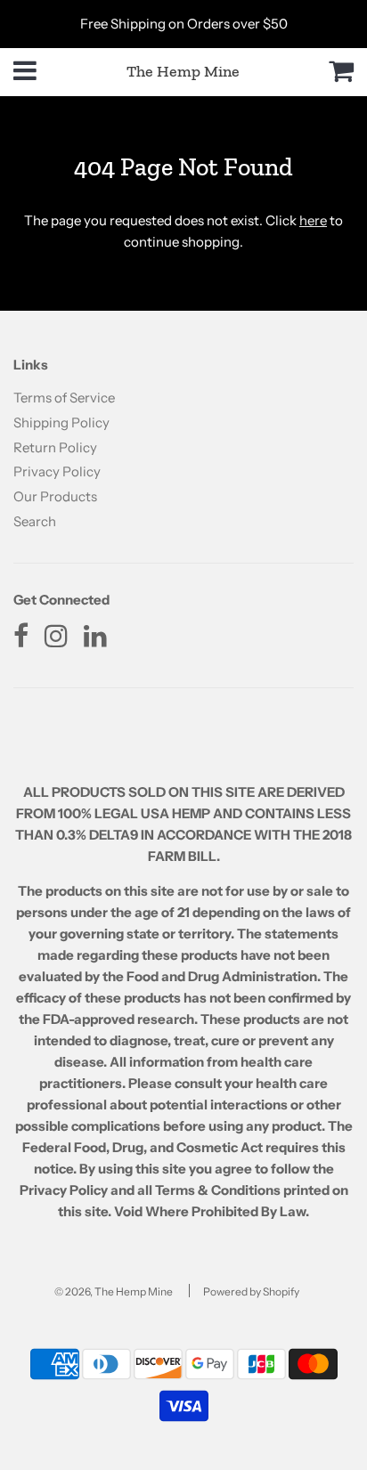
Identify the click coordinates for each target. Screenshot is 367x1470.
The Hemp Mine (183, 71)
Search (34, 521)
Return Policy (55, 447)
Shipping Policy (61, 422)
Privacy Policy (57, 471)
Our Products (55, 496)
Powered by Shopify (251, 1291)
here (313, 220)
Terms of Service (64, 397)
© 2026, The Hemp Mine (113, 1291)
